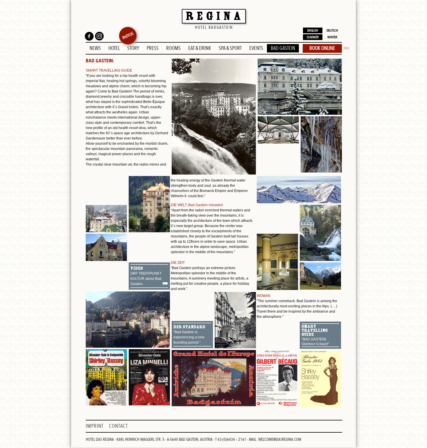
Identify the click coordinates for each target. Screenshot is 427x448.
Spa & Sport (230, 48)
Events (256, 48)
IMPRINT (95, 426)
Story (133, 48)
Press (153, 48)
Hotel (114, 48)
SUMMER (313, 37)
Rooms (173, 48)
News (95, 48)
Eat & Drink (199, 48)
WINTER (332, 37)
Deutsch (332, 30)
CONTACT (118, 426)
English (312, 30)
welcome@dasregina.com (279, 439)
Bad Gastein (283, 48)
